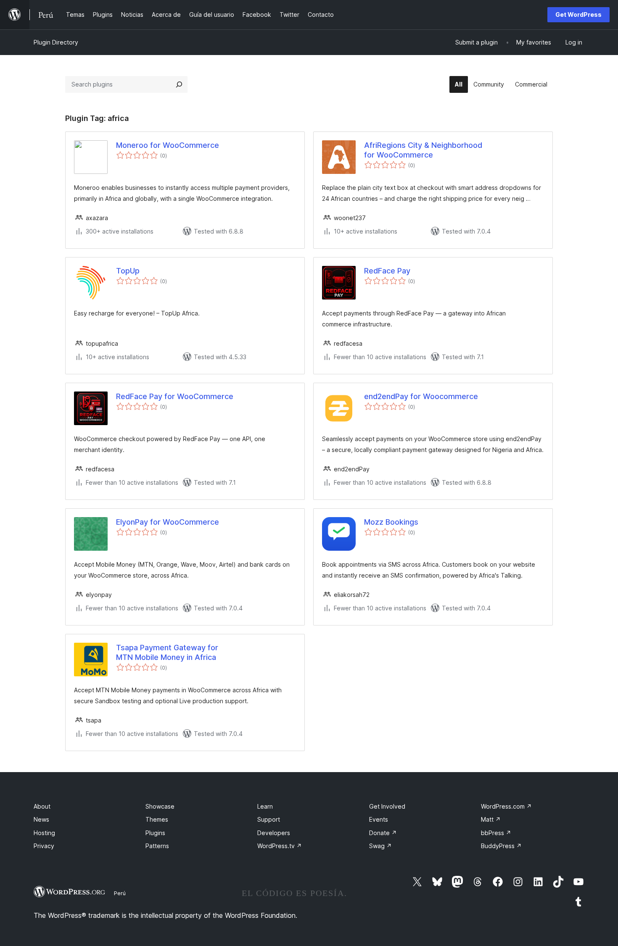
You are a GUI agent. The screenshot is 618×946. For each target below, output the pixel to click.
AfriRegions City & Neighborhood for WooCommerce (423, 150)
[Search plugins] (179, 84)
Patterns (157, 845)
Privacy (44, 845)
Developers (273, 832)
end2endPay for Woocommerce (421, 396)
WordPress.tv (279, 845)
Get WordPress (578, 14)
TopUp (128, 270)
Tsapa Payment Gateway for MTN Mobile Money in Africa (167, 652)
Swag (380, 845)
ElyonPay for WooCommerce (167, 522)
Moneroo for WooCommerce (167, 145)
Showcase (159, 806)
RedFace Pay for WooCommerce (174, 396)
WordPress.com (506, 806)
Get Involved (387, 806)
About (42, 806)
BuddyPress (501, 845)
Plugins (155, 832)
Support (268, 819)
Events (378, 819)
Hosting (44, 832)
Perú (120, 893)
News (41, 819)
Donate (383, 832)
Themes (156, 819)
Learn (265, 806)
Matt (491, 819)
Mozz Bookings (391, 522)
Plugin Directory (56, 42)
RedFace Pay (387, 270)
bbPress (496, 832)
